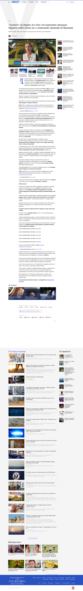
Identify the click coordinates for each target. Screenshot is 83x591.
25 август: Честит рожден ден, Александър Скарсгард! (33, 569)
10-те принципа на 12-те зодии (16, 553)
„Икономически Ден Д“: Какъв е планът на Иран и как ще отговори (68, 61)
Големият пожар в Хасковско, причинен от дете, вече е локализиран (40, 398)
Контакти (73, 583)
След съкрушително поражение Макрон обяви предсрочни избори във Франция (47, 297)
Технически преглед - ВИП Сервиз (34, 377)
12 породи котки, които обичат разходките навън (69, 356)
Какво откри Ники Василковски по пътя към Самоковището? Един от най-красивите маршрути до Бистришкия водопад (70, 371)
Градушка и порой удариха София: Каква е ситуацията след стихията (41, 420)
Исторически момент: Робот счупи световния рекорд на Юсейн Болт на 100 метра (69, 91)
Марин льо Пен (44, 307)
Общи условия (50, 583)
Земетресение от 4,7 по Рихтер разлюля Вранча (68, 41)
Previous (9, 73)
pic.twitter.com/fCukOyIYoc (25, 246)
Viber (22, 317)
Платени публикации (66, 583)
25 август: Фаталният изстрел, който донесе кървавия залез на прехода (68, 49)
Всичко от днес (33, 538)
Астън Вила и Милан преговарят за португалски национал (69, 406)
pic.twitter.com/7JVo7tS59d (30, 108)
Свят (37, 2)
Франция (21, 307)
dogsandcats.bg (65, 77)
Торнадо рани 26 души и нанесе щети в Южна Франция (40, 483)
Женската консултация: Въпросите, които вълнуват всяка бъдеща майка (41, 355)
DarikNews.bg (49, 577)
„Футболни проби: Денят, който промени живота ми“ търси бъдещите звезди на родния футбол (49, 555)
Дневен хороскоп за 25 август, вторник (69, 392)
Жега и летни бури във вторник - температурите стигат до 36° (41, 527)
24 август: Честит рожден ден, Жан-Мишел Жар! (16, 569)
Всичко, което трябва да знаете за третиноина (31, 554)
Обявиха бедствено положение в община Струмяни (68, 54)
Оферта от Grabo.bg (29, 378)
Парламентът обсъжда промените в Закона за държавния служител (41, 451)
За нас (39, 583)
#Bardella (31, 105)
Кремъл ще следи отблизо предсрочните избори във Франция (15, 297)
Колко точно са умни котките (69, 362)
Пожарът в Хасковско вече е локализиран (69, 419)
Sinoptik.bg (51, 579)
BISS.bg (73, 577)
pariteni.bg (64, 71)
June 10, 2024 (32, 177)
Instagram (49, 317)
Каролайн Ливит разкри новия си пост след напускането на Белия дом (68, 107)
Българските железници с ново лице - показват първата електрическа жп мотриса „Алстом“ (40, 388)
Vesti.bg (15, 2)
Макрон (31, 307)
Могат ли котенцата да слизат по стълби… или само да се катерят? (68, 75)
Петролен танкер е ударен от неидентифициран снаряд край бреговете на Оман (40, 462)
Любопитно (44, 2)
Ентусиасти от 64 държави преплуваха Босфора (69, 379)
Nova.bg (55, 577)
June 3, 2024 (35, 111)
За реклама (44, 583)
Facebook (42, 317)
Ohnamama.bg (45, 579)
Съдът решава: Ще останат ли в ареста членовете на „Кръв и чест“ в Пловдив (41, 441)
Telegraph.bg (72, 579)
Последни (24, 2)
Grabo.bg (57, 579)
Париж (37, 307)
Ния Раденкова (14, 35)
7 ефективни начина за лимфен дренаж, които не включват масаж (39, 505)
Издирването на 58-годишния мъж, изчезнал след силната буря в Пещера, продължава (41, 430)
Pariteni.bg (62, 579)
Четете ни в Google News (18, 583)
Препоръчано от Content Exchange (51, 574)
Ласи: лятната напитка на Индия (48, 569)
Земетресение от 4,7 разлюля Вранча (69, 412)
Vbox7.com (39, 577)
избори (26, 307)
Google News (35, 317)
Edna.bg (67, 579)
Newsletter (28, 317)
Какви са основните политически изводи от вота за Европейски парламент (31, 297)
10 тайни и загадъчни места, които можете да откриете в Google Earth (41, 494)
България (31, 2)
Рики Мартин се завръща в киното (69, 385)
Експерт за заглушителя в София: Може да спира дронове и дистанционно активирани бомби (41, 409)
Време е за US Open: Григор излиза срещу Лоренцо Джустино (69, 399)
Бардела (50, 307)
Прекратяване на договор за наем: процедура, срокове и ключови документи (68, 68)
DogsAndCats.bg (61, 577)
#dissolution (41, 245)
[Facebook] (74, 584)
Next (55, 73)
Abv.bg (34, 577)
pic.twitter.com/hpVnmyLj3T (25, 174)
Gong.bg (44, 577)
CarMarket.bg (68, 577)
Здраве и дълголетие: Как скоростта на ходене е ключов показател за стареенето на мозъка (40, 366)
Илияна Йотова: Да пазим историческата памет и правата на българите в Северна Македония (68, 98)
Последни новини (17, 351)
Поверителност (58, 583)
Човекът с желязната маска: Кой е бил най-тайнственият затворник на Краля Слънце (41, 516)
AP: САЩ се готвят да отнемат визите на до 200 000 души (40, 472)
